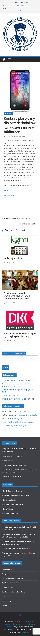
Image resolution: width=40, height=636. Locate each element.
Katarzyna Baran (20, 136)
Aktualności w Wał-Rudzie (11, 513)
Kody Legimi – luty (13, 258)
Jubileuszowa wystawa (15, 419)
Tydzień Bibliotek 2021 (27, 224)
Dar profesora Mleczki (21, 411)
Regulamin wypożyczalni (11, 583)
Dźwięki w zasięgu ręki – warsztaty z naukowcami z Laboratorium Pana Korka (17, 296)
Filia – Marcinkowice (9, 500)
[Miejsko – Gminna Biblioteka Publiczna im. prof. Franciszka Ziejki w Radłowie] (4, 59)
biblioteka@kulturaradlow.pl (16, 465)
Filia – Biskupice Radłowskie (12, 491)
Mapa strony (6, 601)
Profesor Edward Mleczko (28, 415)
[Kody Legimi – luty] (20, 237)
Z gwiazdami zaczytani (19, 426)
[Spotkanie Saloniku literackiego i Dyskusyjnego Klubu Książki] (20, 312)
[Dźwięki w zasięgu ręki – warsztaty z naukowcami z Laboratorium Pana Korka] (20, 272)
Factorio (4, 422)
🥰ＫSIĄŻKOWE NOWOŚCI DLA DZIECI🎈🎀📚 (18, 399)
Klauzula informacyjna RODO (12, 477)
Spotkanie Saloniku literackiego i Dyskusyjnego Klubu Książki (20, 335)
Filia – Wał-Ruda (7, 509)
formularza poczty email (29, 470)
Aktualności (8, 113)
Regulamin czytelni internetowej (13, 592)
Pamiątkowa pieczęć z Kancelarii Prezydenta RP (18, 380)
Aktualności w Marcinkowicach (13, 504)
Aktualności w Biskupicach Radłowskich (16, 495)
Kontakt (5, 605)
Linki (3, 596)
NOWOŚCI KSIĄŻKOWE (18, 6)
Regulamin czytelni (8, 587)
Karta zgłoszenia (9, 195)
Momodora (6, 426)
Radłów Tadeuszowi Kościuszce (17, 218)
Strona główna (7, 569)
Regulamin (7, 190)
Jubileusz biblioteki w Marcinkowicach (21, 422)
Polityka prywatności (9, 574)
